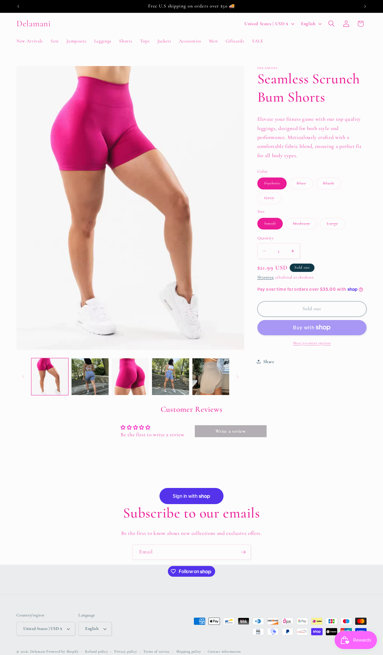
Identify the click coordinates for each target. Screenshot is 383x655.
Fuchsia (275, 184)
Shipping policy (188, 651)
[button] (331, 23)
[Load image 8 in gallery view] (211, 376)
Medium (305, 224)
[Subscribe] (243, 552)
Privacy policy (125, 651)
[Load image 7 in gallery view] (170, 376)
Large (336, 224)
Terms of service (156, 651)
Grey (272, 199)
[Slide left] (23, 376)
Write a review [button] (230, 431)
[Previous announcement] (18, 6)
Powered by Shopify (62, 651)
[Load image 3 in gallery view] (130, 376)
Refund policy (96, 651)
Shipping (265, 277)
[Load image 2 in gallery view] (90, 376)
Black (332, 184)
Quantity (265, 238)
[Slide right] (237, 376)
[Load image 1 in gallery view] (50, 376)
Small (273, 224)
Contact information (224, 651)
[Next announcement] (365, 6)
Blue (305, 184)
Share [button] (268, 361)
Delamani (37, 651)
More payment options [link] (312, 343)
